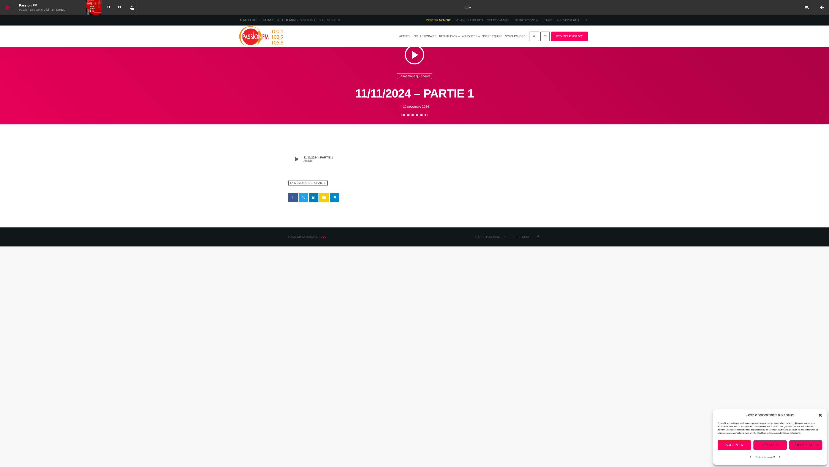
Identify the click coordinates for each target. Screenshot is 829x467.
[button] (820, 415)
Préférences (806, 445)
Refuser (770, 445)
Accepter (734, 445)
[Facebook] (586, 20)
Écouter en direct (569, 36)
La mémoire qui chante (414, 76)
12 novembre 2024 (414, 107)
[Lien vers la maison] (260, 36)
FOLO (322, 236)
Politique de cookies (764, 457)
